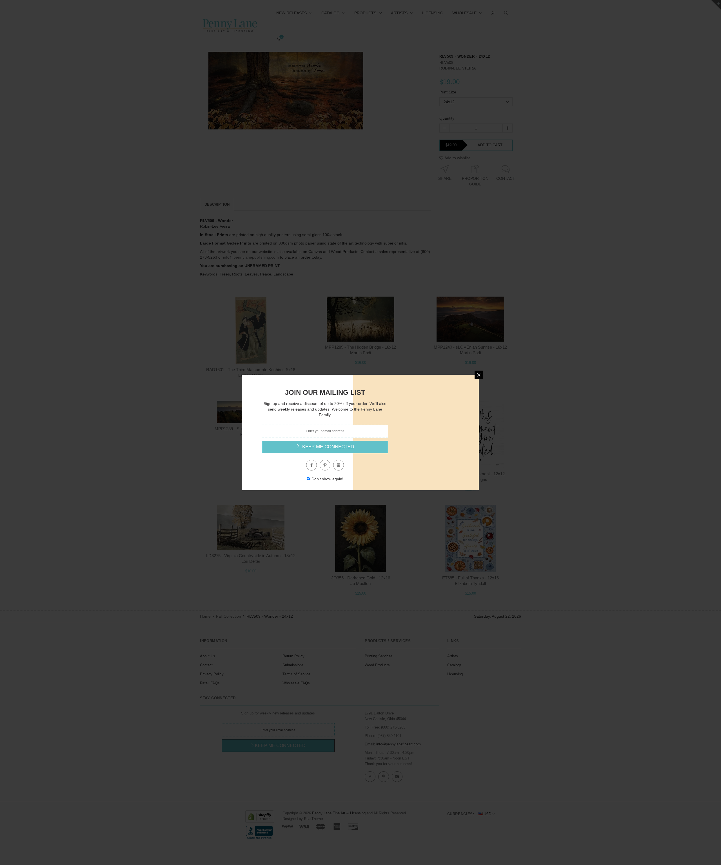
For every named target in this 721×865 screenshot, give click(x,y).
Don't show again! (327, 479)
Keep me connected (327, 446)
